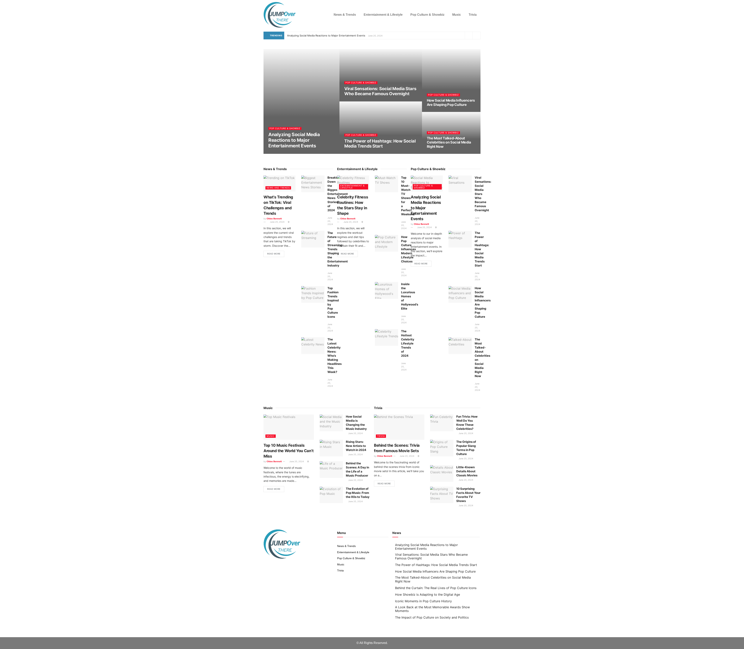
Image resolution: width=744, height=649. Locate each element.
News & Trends (345, 14)
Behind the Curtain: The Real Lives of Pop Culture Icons (435, 588)
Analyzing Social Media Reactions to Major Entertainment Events (326, 35)
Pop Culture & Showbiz (427, 14)
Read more (274, 253)
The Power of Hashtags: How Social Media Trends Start (380, 143)
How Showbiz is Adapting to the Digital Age (427, 594)
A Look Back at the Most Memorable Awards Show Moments (432, 609)
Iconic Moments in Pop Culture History (423, 601)
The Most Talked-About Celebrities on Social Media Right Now (449, 142)
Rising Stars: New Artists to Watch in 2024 (356, 446)
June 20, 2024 (277, 153)
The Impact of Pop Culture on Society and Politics (432, 617)
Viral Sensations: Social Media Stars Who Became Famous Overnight (380, 91)
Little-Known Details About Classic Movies (466, 471)
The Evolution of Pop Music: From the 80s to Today (357, 493)
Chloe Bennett (274, 218)
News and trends (278, 187)
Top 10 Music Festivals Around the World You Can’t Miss (289, 451)
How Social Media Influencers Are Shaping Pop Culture (451, 102)
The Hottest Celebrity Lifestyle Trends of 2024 (407, 343)
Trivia (473, 14)
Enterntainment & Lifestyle (383, 14)
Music (456, 14)
